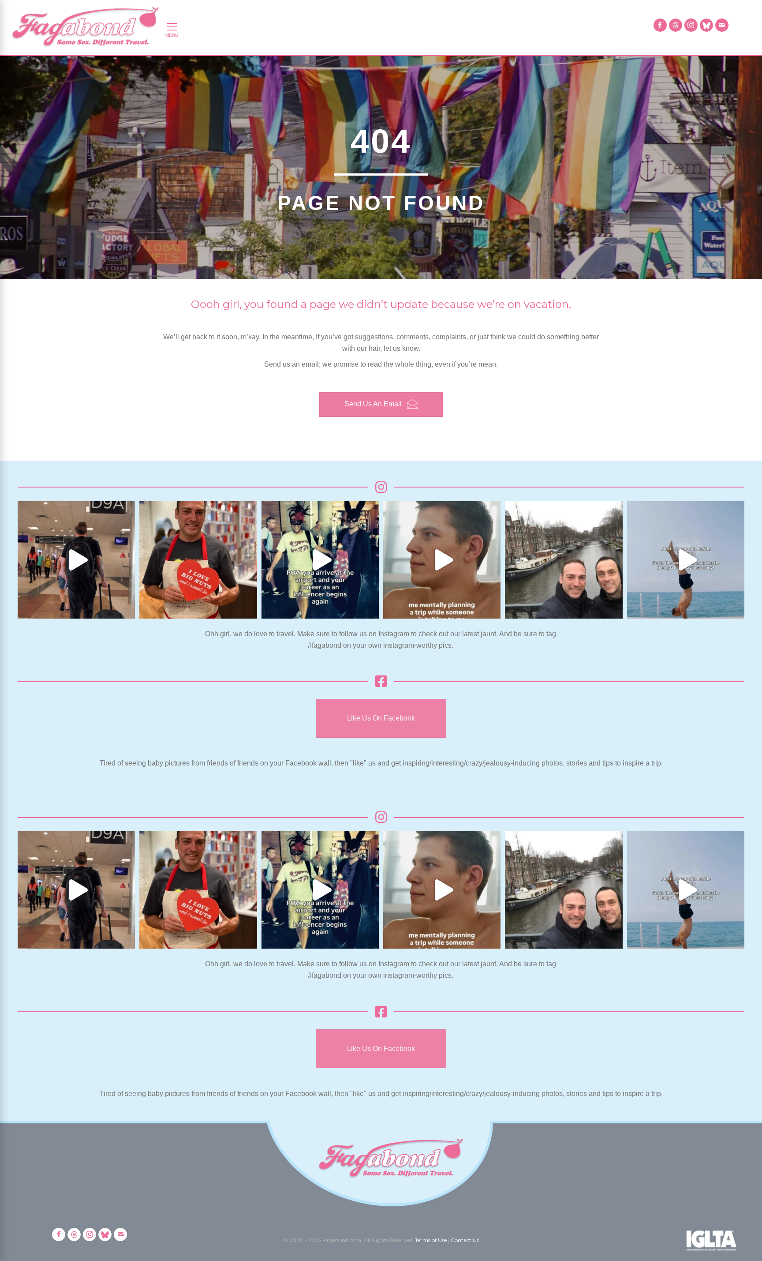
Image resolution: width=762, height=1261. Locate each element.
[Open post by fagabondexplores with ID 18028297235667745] (76, 560)
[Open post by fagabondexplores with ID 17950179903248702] (442, 560)
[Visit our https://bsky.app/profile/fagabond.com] (706, 25)
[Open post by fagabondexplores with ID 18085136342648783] (198, 560)
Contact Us (465, 1240)
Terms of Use (431, 1240)
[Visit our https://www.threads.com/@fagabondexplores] (675, 25)
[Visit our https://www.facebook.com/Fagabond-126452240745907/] (660, 25)
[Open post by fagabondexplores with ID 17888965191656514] (563, 560)
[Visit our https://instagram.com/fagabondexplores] (691, 25)
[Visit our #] (721, 25)
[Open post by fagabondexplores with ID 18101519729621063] (320, 560)
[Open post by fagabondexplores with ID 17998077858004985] (685, 560)
